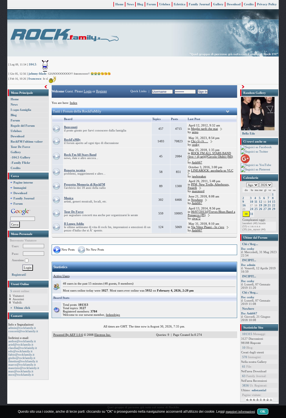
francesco (34, 78)
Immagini (19, 187)
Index (73, 102)
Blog (140, 4)
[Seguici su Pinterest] (255, 169)
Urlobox (164, 4)
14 (269, 201)
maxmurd (198, 191)
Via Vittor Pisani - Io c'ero (207, 227)
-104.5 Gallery (20, 157)
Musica (68, 198)
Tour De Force (20, 146)
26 (260, 209)
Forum (151, 4)
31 (251, 214)
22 (273, 205)
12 (260, 201)
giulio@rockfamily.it (21, 358)
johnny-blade (37, 73)
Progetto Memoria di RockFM (84, 184)
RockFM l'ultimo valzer (27, 141)
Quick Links (138, 91)
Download (233, 4)
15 (273, 201)
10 (251, 201)
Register (101, 91)
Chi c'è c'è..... (199, 141)
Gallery (218, 4)
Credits (249, 4)
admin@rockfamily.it (22, 327)
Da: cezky (247, 248)
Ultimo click (22, 307)
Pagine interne (23, 182)
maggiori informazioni (240, 412)
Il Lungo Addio (74, 223)
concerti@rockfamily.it (23, 331)
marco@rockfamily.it (22, 364)
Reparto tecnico (74, 170)
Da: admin (248, 265)
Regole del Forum (23, 125)
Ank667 (197, 162)
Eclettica (179, 4)
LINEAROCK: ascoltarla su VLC (212, 170)
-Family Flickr (20, 162)
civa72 (196, 218)
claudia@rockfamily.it (22, 347)
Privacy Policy (267, 4)
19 (260, 205)
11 (256, 201)
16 (244, 205)
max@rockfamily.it (20, 371)
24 (251, 209)
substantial (259, 390)
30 (246, 214)
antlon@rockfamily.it (22, 341)
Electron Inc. (102, 334)
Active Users (61, 276)
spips (195, 132)
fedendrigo (113, 314)
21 (269, 205)
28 (269, 209)
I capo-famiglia (21, 109)
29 (273, 209)
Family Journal (199, 4)
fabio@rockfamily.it (21, 354)
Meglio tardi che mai (204, 128)
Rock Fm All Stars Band (80, 154)
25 (256, 209)
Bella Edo (248, 133)
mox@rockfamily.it (21, 374)
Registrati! (19, 274)
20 (265, 205)
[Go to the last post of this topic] (221, 128)
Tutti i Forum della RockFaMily (77, 111)
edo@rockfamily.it (20, 351)
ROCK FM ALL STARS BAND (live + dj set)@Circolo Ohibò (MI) (210, 154)
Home (119, 4)
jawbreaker (199, 176)
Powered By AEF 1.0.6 (68, 334)
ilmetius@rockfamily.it (23, 361)
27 (265, 209)
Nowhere (197, 199)
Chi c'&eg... (250, 244)
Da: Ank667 (249, 313)
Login (88, 91)
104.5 (32, 64)
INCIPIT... (249, 260)
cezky (195, 144)
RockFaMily (72, 139)
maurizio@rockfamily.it (23, 368)
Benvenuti (70, 127)
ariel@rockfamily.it (20, 344)
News (130, 4)
